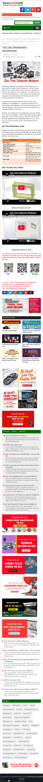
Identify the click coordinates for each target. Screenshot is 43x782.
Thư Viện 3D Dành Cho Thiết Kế (16, 436)
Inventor (16, 713)
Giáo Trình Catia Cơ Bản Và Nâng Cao (16, 641)
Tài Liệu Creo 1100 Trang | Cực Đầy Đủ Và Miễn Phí (22, 495)
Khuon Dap (26, 713)
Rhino (16, 729)
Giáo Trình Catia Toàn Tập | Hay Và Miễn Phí (18, 671)
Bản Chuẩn (15, 705)
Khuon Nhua (6, 717)
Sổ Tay (27, 737)
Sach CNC (25, 729)
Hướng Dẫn (6, 713)
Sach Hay (5, 733)
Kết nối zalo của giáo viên (34, 159)
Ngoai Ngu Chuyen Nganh (10, 725)
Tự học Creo (6, 757)
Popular (6, 431)
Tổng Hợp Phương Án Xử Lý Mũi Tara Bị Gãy (20, 486)
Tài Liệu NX (33, 753)
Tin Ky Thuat (26, 745)
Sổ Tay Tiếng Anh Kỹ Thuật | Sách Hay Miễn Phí (21, 504)
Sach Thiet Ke (30, 733)
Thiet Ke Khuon (23, 741)
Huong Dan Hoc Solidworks (30, 39)
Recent (14, 431)
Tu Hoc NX (30, 749)
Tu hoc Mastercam (8, 753)
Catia (31, 705)
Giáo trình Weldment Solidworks (11, 39)
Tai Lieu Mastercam (8, 741)
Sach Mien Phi (18, 733)
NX (29, 721)
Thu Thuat (6, 745)
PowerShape (6, 729)
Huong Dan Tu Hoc (30, 709)
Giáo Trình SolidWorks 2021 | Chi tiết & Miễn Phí (21, 476)
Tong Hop (6, 749)
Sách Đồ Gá (17, 737)
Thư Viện (16, 745)
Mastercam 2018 (19, 721)
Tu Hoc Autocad (17, 749)
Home (8, 27)
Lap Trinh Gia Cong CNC (21, 717)
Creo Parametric (7, 709)
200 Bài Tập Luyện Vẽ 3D (14, 445)
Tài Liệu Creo (22, 753)
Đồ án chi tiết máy (20, 757)
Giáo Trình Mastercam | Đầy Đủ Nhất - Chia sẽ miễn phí (22, 650)
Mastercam (6, 721)
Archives (22, 431)
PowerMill (34, 725)
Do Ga (18, 709)
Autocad (5, 705)
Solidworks (6, 737)
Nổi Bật (24, 725)
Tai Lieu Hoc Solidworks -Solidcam (15, 41)
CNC (24, 705)
